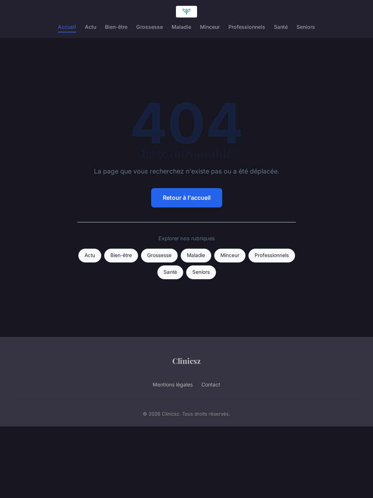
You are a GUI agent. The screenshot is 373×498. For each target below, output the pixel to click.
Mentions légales (173, 384)
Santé (281, 27)
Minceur (210, 27)
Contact (210, 384)
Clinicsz (186, 360)
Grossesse (149, 27)
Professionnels (246, 27)
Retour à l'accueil (187, 197)
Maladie (181, 27)
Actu (90, 27)
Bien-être (116, 27)
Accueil (67, 27)
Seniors (306, 27)
